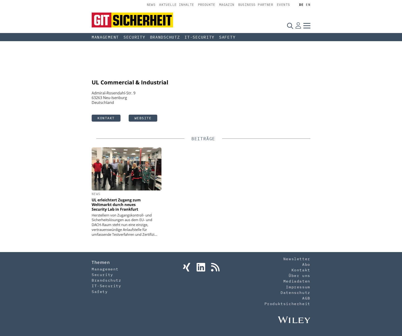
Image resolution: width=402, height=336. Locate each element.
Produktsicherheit (287, 303)
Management (105, 37)
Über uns (299, 275)
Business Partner (255, 5)
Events (283, 5)
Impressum (298, 287)
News (151, 5)
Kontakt (106, 118)
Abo (306, 264)
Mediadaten (296, 281)
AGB (306, 298)
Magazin (226, 5)
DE (301, 5)
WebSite (143, 118)
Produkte (206, 5)
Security (134, 37)
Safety (227, 37)
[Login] (298, 25)
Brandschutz (165, 37)
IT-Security (199, 37)
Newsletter (296, 258)
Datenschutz (295, 292)
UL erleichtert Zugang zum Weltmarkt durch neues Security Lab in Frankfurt (116, 204)
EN (308, 5)
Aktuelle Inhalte (176, 5)
